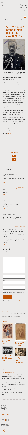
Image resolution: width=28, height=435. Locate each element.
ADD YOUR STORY (4, 413)
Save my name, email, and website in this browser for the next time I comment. (13, 293)
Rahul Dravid (17, 130)
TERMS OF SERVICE (5, 414)
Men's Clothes (17, 314)
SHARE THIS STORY (14, 152)
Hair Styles (20, 313)
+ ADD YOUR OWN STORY (14, 144)
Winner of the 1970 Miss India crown (7, 342)
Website (4, 285)
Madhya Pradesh (5, 314)
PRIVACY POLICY (4, 416)
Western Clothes (17, 316)
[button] (25, 17)
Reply (4, 182)
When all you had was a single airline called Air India (7, 358)
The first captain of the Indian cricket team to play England (14, 31)
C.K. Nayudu (10, 133)
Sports (9, 316)
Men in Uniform (11, 314)
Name (4, 274)
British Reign (7, 313)
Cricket (11, 313)
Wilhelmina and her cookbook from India (19, 343)
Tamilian (12, 316)
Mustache (22, 314)
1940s (3, 313)
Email (4, 280)
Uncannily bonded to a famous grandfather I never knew (19, 361)
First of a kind (15, 313)
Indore (23, 313)
